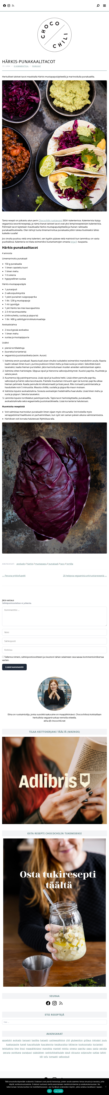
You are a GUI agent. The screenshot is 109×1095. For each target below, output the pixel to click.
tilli (41, 1056)
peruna (6, 1052)
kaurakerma (47, 1044)
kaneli (23, 1044)
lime (16, 1048)
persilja (103, 1048)
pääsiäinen (38, 1052)
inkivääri (96, 1040)
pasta (95, 1048)
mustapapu (41, 563)
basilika (35, 1040)
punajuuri (27, 1052)
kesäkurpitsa (61, 1044)
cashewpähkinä (57, 1040)
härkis (30, 563)
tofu (46, 1056)
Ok (49, 1091)
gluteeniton (77, 1040)
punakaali (53, 563)
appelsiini (7, 1040)
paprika (81, 1048)
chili (68, 1040)
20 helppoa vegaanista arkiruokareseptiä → (85, 575)
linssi (22, 1048)
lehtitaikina (7, 1048)
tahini (103, 1052)
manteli (57, 1048)
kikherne (73, 1044)
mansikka (47, 1048)
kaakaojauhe (12, 1044)
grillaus (87, 1040)
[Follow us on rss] (61, 1003)
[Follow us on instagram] (54, 1003)
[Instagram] (8, 5)
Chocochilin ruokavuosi (50, 220)
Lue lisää (58, 1091)
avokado (20, 563)
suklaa (96, 1052)
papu (89, 1048)
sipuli (67, 1052)
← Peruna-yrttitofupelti (14, 575)
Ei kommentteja (21, 66)
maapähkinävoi (33, 1048)
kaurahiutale (33, 1044)
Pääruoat (36, 66)
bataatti (44, 1040)
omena (73, 1048)
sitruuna (75, 1052)
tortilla (69, 563)
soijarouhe (86, 1052)
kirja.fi (74, 241)
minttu (65, 1048)
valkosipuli (64, 1056)
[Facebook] (4, 5)
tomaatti (53, 1056)
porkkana (16, 1052)
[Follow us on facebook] (48, 1003)
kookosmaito (85, 1044)
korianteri (98, 1044)
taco (62, 563)
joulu (104, 1040)
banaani (26, 1040)
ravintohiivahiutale (54, 1052)
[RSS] (13, 5)
